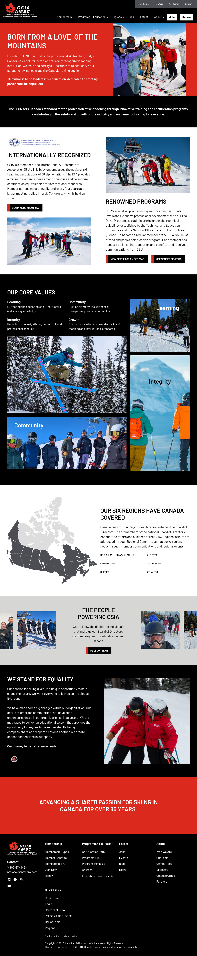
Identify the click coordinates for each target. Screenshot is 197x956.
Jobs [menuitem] (131, 16)
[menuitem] (188, 4)
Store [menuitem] (160, 3)
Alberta (152, 554)
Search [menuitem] (176, 3)
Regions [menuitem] (117, 16)
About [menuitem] (158, 16)
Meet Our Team (99, 650)
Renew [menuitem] (186, 17)
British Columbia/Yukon (115, 554)
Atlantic (152, 571)
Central (105, 563)
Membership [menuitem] (64, 16)
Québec (104, 571)
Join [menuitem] (172, 17)
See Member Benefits (168, 259)
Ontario (152, 563)
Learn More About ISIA (25, 207)
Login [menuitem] (146, 3)
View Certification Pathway (127, 259)
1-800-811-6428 (17, 867)
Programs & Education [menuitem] (92, 16)
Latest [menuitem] (144, 16)
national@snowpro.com (22, 872)
